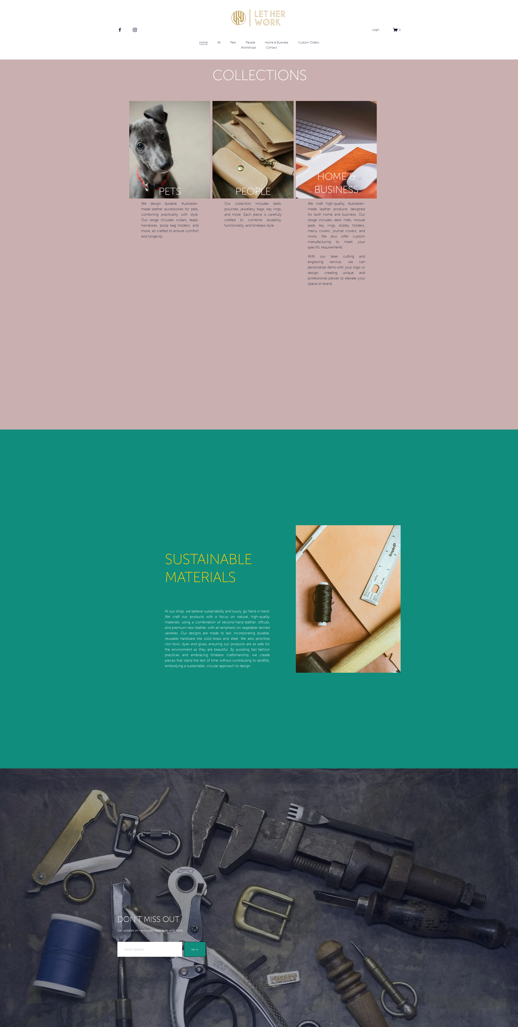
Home (203, 42)
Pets (233, 42)
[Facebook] (119, 29)
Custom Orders (308, 42)
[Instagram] (134, 29)
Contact (271, 47)
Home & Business (276, 42)
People (250, 42)
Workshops (248, 47)
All (219, 42)
